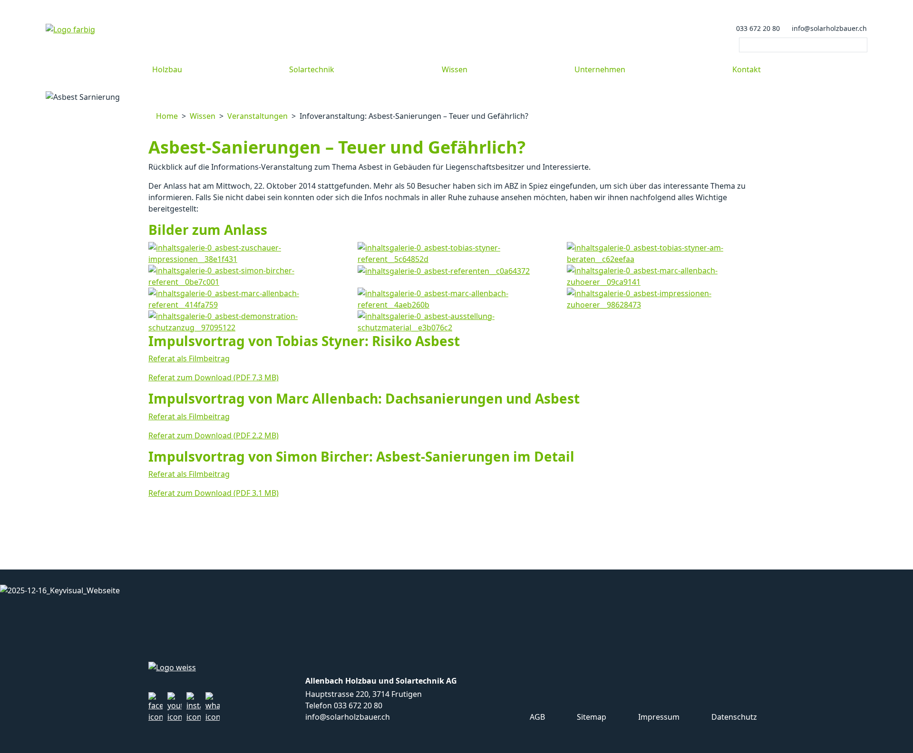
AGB (536, 717)
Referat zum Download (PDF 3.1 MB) (213, 493)
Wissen (202, 116)
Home (166, 116)
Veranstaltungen (257, 116)
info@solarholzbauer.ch (828, 28)
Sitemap (590, 717)
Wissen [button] (454, 69)
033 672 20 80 (757, 28)
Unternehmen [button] (599, 69)
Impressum (658, 717)
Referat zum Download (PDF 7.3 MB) (213, 377)
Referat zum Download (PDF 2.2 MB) (213, 435)
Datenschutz (733, 717)
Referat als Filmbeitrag (189, 358)
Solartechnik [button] (311, 69)
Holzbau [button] (167, 69)
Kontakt (746, 69)
